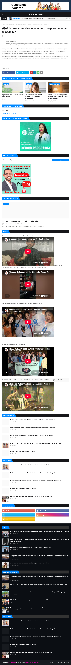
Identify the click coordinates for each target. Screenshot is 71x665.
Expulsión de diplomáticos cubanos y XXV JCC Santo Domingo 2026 (39, 18)
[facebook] (52, 510)
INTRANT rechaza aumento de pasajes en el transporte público (29, 600)
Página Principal (6, 24)
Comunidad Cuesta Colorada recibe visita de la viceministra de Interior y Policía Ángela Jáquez (39, 592)
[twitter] (18, 515)
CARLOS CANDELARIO (8, 36)
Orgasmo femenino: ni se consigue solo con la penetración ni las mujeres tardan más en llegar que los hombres (39, 540)
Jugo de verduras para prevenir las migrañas (12, 96)
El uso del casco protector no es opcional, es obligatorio (27, 608)
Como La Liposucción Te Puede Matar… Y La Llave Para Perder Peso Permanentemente (36, 443)
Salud (12, 24)
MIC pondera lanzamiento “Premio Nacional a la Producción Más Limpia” (32, 420)
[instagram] (52, 515)
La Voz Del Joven (35, 14)
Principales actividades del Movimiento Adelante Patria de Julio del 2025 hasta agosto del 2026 (39, 531)
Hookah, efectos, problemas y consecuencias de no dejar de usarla (31, 496)
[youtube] (18, 510)
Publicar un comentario (9, 113)
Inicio (51, 662)
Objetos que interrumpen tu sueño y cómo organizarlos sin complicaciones (58, 96)
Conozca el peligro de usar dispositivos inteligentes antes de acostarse (32, 427)
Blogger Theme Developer (32, 662)
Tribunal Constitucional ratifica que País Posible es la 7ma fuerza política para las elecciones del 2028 (39, 556)
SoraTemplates (12, 662)
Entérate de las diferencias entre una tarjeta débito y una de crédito (31, 435)
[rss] (18, 519)
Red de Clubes (58, 662)
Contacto (66, 662)
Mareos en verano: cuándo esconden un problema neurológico (34, 96)
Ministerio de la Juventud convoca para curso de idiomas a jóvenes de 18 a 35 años (35, 481)
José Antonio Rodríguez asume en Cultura (23, 451)
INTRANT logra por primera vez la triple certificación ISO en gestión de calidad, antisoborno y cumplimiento (39, 585)
